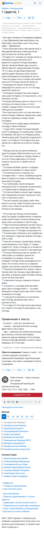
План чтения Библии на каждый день (20, 508)
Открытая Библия (11, 434)
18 (2, 200)
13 (2, 155)
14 (2, 167)
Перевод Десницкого (13, 428)
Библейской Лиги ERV (13, 437)
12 (2, 150)
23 (2, 252)
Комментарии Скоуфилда (15, 476)
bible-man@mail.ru (10, 527)
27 (2, 296)
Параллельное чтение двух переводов (21, 505)
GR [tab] (26, 416)
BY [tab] (8, 416)
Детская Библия (11, 494)
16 (2, 183)
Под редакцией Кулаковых (16, 431)
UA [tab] (13, 416)
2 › (25, 18)
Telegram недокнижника (15, 486)
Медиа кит (8, 483)
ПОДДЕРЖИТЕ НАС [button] (22, 395)
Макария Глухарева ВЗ (14, 443)
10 (2, 123)
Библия (5, 8)
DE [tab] (22, 416)
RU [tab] (4, 416)
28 (2, 305)
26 (2, 285)
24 (2, 269)
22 (2, 241)
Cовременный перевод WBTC (17, 440)
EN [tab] (17, 416)
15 (2, 172)
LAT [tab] (32, 416)
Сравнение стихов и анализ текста (20, 502)
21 (2, 233)
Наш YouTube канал (12, 489)
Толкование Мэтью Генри (15, 464)
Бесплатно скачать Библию (16, 511)
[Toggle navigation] (40, 3)
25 (2, 280)
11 (2, 128)
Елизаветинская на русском (16, 449)
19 (2, 213)
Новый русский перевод (14, 425)
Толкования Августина (14, 473)
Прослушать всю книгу (12, 407)
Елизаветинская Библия (14, 446)
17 (2, 192)
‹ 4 (3, 18)
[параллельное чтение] (29, 17)
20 (2, 224)
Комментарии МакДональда (17, 467)
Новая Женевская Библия (15, 458)
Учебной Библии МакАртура (16, 461)
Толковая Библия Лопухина (16, 470)
